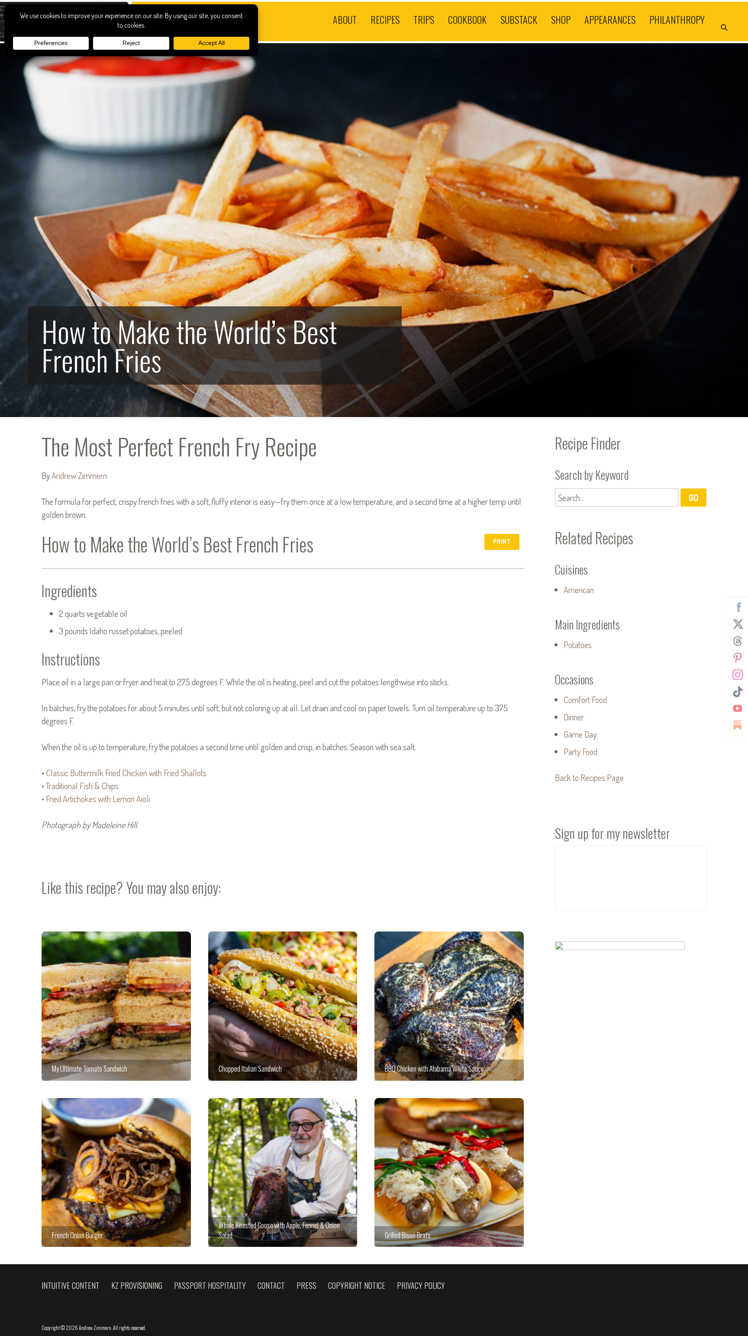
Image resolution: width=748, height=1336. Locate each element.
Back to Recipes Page (589, 777)
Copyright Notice (356, 1285)
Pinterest (738, 658)
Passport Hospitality (210, 1285)
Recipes (385, 19)
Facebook (738, 607)
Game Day (580, 734)
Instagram (738, 675)
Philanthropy (677, 19)
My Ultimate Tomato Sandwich (116, 1006)
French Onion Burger (116, 1172)
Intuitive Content (71, 1285)
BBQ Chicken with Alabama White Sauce (449, 1006)
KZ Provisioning (136, 1285)
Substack (518, 19)
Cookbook (467, 19)
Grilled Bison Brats (449, 1172)
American (579, 589)
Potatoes (578, 644)
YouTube (738, 709)
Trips (423, 19)
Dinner (574, 717)
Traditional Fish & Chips (82, 785)
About (345, 19)
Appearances (609, 19)
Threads (738, 641)
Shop (561, 19)
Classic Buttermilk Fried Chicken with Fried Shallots (126, 772)
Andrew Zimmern (79, 475)
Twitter (738, 624)
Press (306, 1285)
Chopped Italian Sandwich (283, 1006)
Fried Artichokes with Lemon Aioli (98, 798)
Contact (271, 1285)
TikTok (738, 692)
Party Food (580, 751)
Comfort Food (585, 699)
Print (502, 541)
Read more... (374, 230)
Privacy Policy (421, 1285)
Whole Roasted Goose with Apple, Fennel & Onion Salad (283, 1172)
